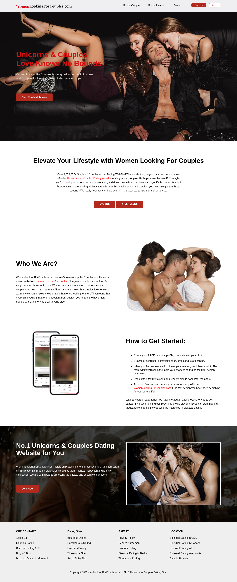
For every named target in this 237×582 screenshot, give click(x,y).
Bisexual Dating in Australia (185, 553)
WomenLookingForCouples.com (152, 388)
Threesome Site (76, 553)
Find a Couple (131, 5)
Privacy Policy (126, 537)
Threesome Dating (129, 558)
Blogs (177, 5)
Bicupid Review (179, 558)
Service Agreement (129, 543)
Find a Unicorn (156, 5)
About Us (21, 537)
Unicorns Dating (76, 548)
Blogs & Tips (23, 553)
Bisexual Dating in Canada (185, 543)
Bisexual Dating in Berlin (132, 553)
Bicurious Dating (76, 537)
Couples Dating (25, 543)
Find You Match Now (34, 97)
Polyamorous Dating (79, 543)
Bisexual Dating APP (28, 548)
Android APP (130, 204)
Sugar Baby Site (76, 558)
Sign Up (198, 5)
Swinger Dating (127, 548)
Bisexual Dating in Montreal (32, 558)
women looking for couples (52, 281)
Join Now (27, 488)
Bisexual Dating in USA (183, 537)
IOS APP (104, 204)
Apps (214, 5)
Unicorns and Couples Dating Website (89, 178)
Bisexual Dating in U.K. (183, 548)
